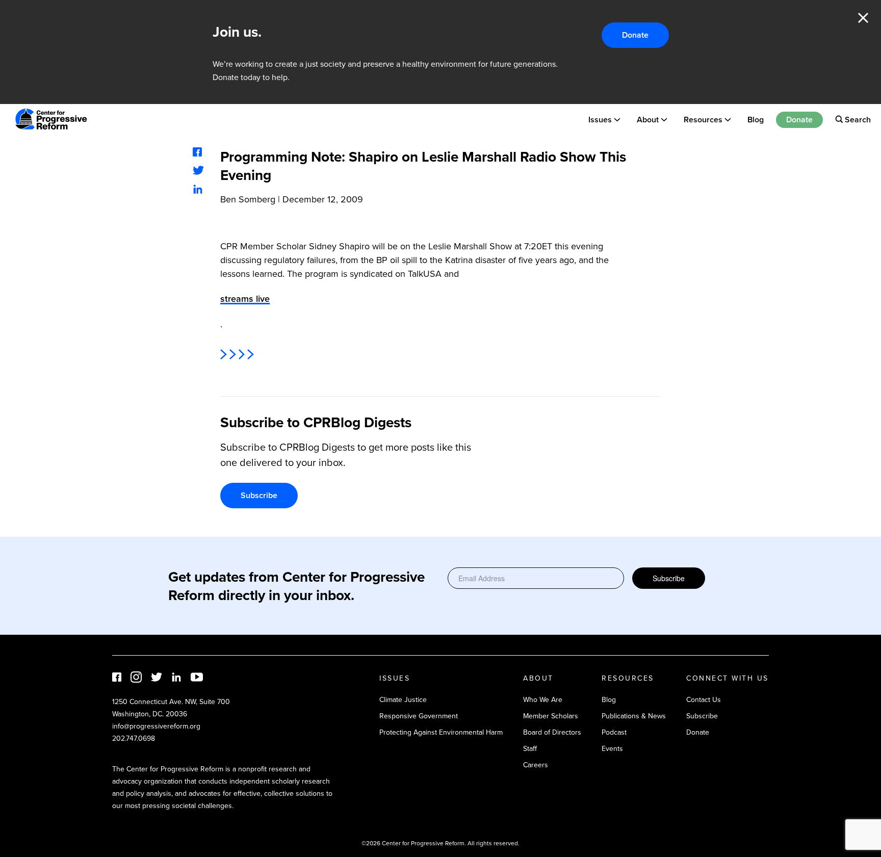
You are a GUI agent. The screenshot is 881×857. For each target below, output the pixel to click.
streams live (245, 298)
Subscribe (259, 495)
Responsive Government (418, 716)
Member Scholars (550, 716)
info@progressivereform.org (156, 726)
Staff (530, 748)
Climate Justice (403, 699)
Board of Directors (552, 732)
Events (612, 748)
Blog (755, 119)
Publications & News (634, 716)
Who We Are (542, 699)
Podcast (614, 732)
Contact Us (703, 699)
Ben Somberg (247, 199)
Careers (535, 765)
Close (863, 17)
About (648, 119)
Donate (635, 35)
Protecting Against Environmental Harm (441, 732)
